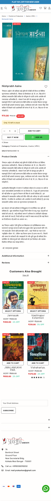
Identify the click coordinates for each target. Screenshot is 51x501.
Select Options (13, 311)
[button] (31, 52)
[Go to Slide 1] (7, 30)
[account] (49, 8)
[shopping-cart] (45, 8)
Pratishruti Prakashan (18, 146)
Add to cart (34, 131)
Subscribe (8, 410)
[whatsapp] (46, 488)
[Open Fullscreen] (46, 78)
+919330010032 (19, 466)
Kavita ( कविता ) (34, 146)
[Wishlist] (40, 8)
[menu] (6, 8)
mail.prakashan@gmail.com (23, 470)
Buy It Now (12, 137)
